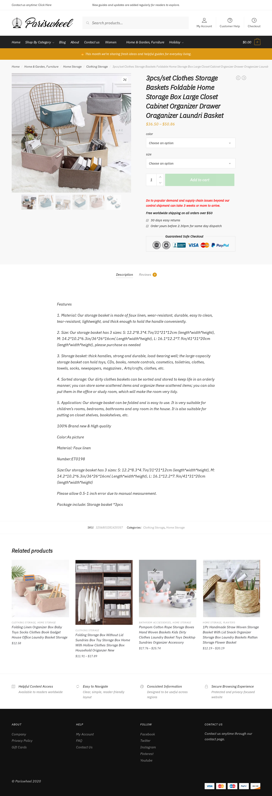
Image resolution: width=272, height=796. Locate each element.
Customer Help (230, 26)
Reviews (145, 274)
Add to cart (199, 179)
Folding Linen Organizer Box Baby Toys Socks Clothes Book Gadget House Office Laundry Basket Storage (39, 632)
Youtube (146, 760)
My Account (204, 26)
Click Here (44, 5)
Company (19, 734)
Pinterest (146, 754)
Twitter (145, 740)
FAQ (79, 740)
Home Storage (72, 66)
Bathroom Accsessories (155, 622)
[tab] (124, 271)
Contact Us (84, 747)
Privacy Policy (22, 740)
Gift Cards (19, 747)
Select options (40, 666)
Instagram (148, 747)
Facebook (147, 734)
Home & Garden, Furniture (41, 66)
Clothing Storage (97, 66)
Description (124, 274)
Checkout (254, 26)
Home (16, 66)
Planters (229, 622)
